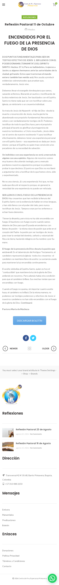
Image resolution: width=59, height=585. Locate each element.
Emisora (6, 509)
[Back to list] (29, 348)
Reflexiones (29, 17)
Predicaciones (9, 520)
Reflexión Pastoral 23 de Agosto (33, 429)
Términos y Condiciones (13, 561)
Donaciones (7, 550)
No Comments (36, 434)
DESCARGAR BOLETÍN (29, 320)
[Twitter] (33, 338)
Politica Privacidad (10, 555)
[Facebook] (26, 338)
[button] (52, 578)
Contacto (6, 566)
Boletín (5, 525)
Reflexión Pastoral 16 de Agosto (33, 443)
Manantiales (8, 514)
